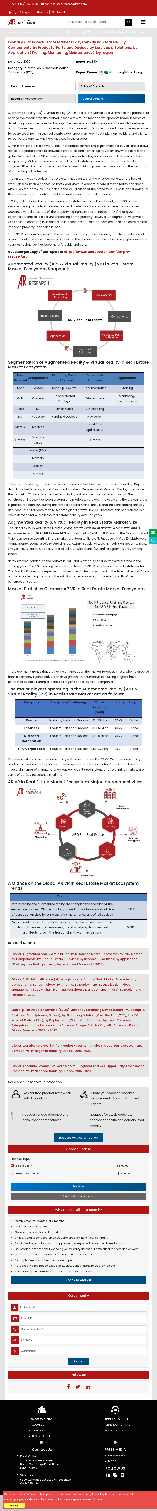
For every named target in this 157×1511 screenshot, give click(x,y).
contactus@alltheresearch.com (65, 4)
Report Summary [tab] (23, 86)
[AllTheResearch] (23, 22)
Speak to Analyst (78, 1280)
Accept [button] (14, 1505)
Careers (37, 1430)
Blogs (112, 1461)
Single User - (72, 1165)
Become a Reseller (43, 1436)
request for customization (78, 1138)
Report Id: (86, 62)
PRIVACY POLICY (113, 1430)
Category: (38, 70)
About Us (38, 1424)
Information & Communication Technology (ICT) (56, 32)
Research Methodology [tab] (27, 99)
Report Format (87, 72)
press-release (117, 1455)
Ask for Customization (78, 1196)
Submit (78, 1361)
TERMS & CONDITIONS (117, 1424)
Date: (19, 62)
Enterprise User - (73, 1173)
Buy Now (78, 1186)
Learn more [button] (99, 1499)
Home (11, 32)
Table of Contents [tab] (92, 86)
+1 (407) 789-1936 (26, 4)
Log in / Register (22, 12)
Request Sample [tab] (92, 99)
